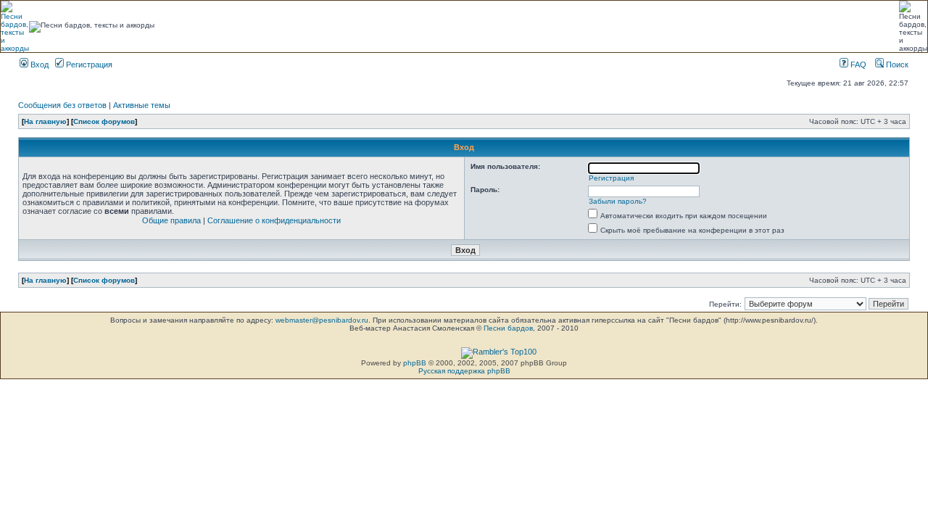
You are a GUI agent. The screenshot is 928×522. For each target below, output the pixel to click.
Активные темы (141, 105)
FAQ (857, 64)
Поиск (896, 64)
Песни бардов (508, 328)
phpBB (414, 363)
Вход (38, 64)
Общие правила (171, 220)
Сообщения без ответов (62, 105)
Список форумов (104, 121)
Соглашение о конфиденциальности (274, 220)
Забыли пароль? (618, 201)
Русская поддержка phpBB (464, 371)
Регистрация (88, 64)
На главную (45, 121)
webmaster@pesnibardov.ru (322, 320)
